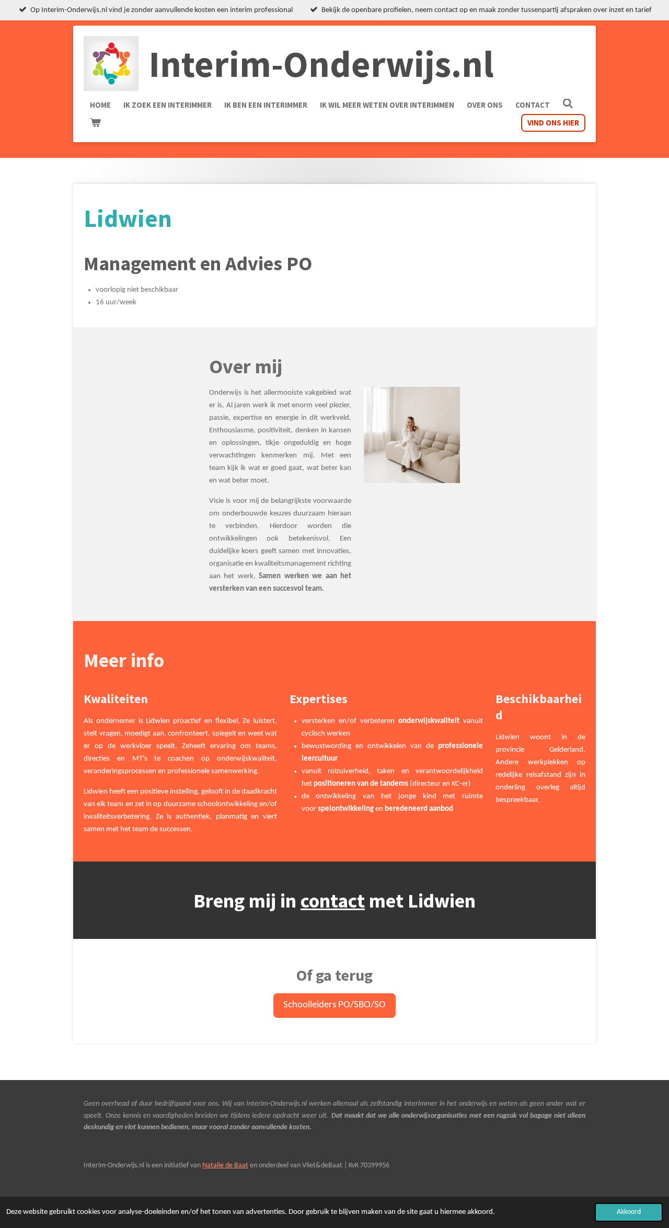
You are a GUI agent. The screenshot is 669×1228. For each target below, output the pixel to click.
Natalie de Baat (225, 1165)
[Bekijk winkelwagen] (95, 123)
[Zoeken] (568, 103)
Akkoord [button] (629, 1212)
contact (333, 900)
